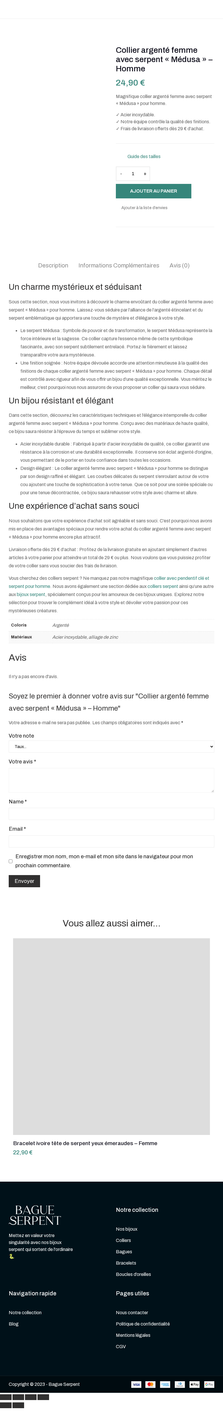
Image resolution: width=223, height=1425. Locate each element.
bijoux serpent (31, 594)
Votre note (21, 736)
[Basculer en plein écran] (31, 1397)
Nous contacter (132, 1312)
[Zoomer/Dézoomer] (43, 1397)
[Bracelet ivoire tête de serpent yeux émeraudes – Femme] (111, 1036)
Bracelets (126, 1263)
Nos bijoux (126, 1229)
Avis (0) (180, 265)
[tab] (53, 266)
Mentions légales (133, 1335)
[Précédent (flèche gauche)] (6, 1405)
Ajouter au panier (153, 191)
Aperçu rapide (199, 962)
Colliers (123, 1240)
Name (18, 802)
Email (17, 829)
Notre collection (25, 1312)
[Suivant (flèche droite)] (18, 1405)
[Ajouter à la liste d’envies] (199, 949)
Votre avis (22, 762)
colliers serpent (163, 586)
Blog (14, 1323)
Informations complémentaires (118, 265)
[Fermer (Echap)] (6, 1397)
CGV (121, 1346)
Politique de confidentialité (143, 1323)
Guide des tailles (144, 156)
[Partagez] (18, 1397)
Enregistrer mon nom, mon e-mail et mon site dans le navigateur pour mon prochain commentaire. (104, 861)
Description (53, 265)
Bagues (124, 1251)
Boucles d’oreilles (133, 1274)
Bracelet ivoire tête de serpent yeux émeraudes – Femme (85, 1126)
